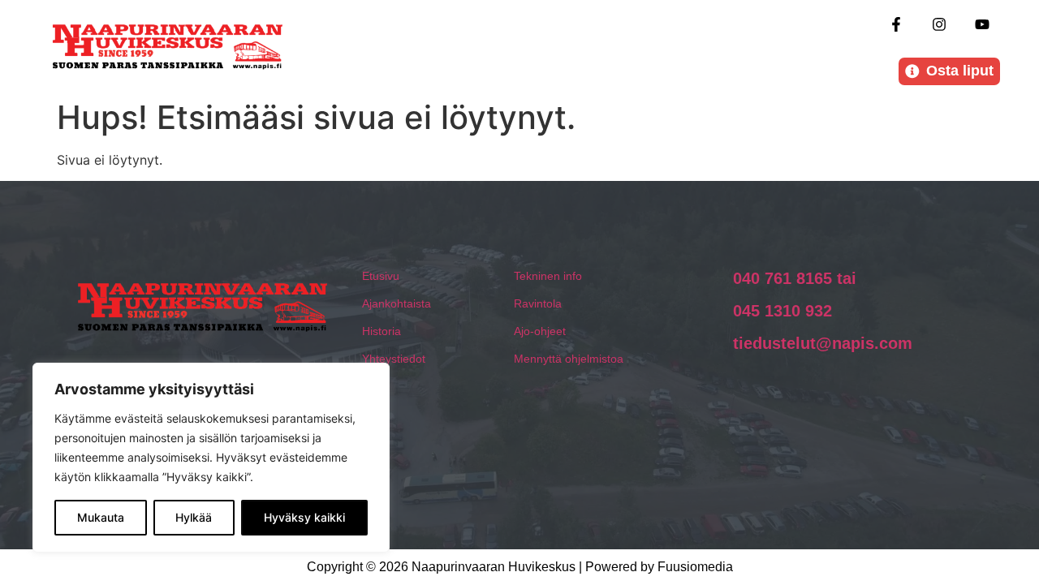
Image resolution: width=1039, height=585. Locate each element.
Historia (381, 331)
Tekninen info (548, 275)
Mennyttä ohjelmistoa (568, 358)
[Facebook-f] (895, 23)
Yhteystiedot (393, 358)
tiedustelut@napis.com (822, 343)
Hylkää (193, 517)
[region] (211, 458)
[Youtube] (982, 23)
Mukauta (100, 517)
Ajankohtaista (396, 303)
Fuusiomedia (695, 567)
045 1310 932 (782, 311)
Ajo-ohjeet (540, 331)
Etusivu (380, 275)
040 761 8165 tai (794, 278)
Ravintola (538, 303)
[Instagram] (939, 23)
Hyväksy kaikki (304, 517)
